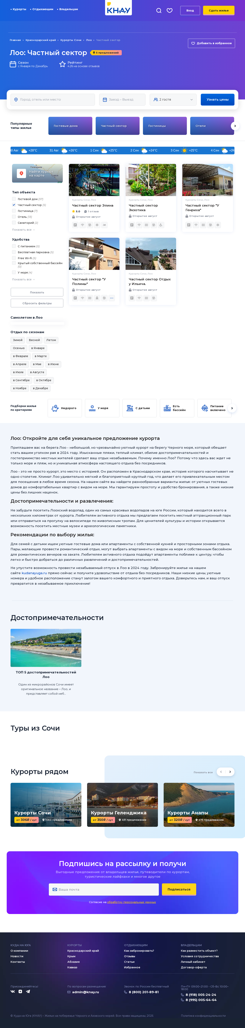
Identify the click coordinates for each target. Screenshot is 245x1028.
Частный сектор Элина (92, 205)
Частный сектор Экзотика (143, 207)
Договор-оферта (194, 967)
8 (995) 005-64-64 (201, 1000)
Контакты (18, 962)
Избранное (132, 967)
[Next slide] (235, 126)
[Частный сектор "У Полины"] (94, 254)
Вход (190, 10)
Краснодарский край (83, 950)
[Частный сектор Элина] (94, 180)
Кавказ (72, 967)
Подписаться (179, 889)
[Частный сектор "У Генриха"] (207, 180)
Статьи (129, 962)
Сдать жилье (219, 10)
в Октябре (43, 380)
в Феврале (20, 356)
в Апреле (19, 364)
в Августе (37, 372)
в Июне (53, 364)
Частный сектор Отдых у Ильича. (150, 281)
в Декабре (40, 388)
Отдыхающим (42, 9)
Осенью (19, 348)
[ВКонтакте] (13, 991)
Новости (17, 956)
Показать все (203, 772)
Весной (34, 340)
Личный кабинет (193, 962)
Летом (51, 340)
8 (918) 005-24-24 (201, 995)
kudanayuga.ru (34, 573)
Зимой (17, 340)
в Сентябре (21, 380)
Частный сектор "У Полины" (89, 281)
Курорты (19, 9)
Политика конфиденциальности (203, 1015)
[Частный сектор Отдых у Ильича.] (151, 254)
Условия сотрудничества (200, 956)
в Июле (18, 372)
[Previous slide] (47, 126)
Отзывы (129, 956)
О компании (19, 950)
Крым (71, 956)
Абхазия (73, 962)
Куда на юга (21, 945)
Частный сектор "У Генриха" (202, 207)
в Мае (37, 364)
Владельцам (68, 9)
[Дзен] (20, 992)
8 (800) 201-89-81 (144, 992)
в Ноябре (19, 388)
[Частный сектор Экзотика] (151, 180)
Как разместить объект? (199, 950)
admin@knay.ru (85, 992)
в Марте (41, 356)
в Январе (38, 348)
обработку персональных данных (131, 902)
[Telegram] (28, 992)
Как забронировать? (139, 950)
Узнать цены (218, 99)
